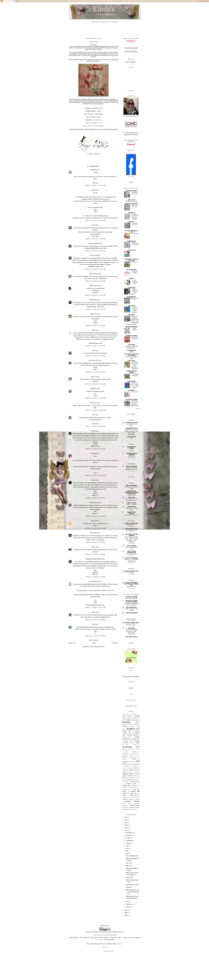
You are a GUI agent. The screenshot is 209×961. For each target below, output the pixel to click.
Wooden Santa (132, 809)
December (129, 832)
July (127, 845)
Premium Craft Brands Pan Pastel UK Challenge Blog (131, 584)
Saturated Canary (135, 781)
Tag (131, 793)
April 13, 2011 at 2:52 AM (95, 325)
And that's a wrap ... (131, 624)
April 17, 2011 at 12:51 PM (95, 607)
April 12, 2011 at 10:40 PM (95, 220)
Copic (123, 749)
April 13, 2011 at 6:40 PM (95, 449)
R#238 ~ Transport (131, 504)
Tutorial (124, 799)
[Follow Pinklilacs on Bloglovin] (131, 42)
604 (131, 449)
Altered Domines (127, 716)
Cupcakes (134, 751)
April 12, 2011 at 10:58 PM (95, 238)
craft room (130, 749)
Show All (138, 408)
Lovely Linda (93, 255)
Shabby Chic (126, 785)
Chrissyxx (131, 221)
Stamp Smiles (131, 381)
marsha (93, 480)
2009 (126, 912)
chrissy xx (93, 376)
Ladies (130, 772)
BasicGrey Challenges (131, 558)
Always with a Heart (131, 190)
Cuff (126, 751)
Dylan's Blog (131, 305)
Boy (136, 724)
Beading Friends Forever (131, 571)
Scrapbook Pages (131, 783)
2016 (126, 817)
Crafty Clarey (131, 360)
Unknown (93, 521)
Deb (93, 624)
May (127, 851)
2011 (126, 830)
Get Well (131, 761)
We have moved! (131, 586)
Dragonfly (134, 753)
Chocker (135, 744)
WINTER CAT (135, 262)
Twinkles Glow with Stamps (131, 371)
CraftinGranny (93, 299)
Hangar (126, 766)
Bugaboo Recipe (128, 740)
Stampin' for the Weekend (131, 512)
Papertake (88, 120)
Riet (93, 414)
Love (136, 772)
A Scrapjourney (131, 296)
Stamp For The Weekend (91, 123)
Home (94, 643)
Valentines (131, 799)
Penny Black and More (131, 528)
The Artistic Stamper (131, 399)
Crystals (138, 749)
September (129, 840)
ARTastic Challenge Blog (131, 622)
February (128, 904)
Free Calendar (131, 90)
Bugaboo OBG (136, 738)
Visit (131, 706)
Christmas (127, 747)
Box (131, 724)
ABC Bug (125, 714)
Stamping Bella (126, 789)
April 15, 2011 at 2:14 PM (95, 542)
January (128, 907)
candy (131, 742)
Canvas (137, 742)
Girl (138, 761)
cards (127, 744)
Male (131, 773)
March (128, 901)
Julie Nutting (125, 770)
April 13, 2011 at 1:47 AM (95, 309)
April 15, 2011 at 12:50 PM (95, 528)
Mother (129, 775)
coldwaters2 (93, 314)
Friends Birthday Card (132, 856)
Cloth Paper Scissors (131, 636)
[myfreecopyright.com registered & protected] (131, 134)
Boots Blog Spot (131, 269)
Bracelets (132, 726)
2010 (126, 910)
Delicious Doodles (87, 125)
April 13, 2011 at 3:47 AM (95, 346)
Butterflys (137, 740)
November (129, 835)
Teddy (124, 795)
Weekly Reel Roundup (131, 201)
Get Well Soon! (134, 233)
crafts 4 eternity (131, 502)
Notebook (132, 777)
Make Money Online (108, 951)
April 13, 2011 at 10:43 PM (95, 475)
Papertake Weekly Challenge (131, 454)
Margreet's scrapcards (131, 203)
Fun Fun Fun (131, 456)
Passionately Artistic (131, 428)
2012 (126, 827)
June (127, 848)
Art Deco (135, 718)
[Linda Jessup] (131, 174)
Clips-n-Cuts (131, 199)
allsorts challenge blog (131, 523)
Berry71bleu (131, 628)
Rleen (93, 225)
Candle (126, 742)
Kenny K (132, 770)
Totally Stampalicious (131, 612)
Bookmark (124, 724)
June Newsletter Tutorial (134, 281)
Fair (137, 755)
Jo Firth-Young (131, 250)
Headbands (134, 766)
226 (131, 438)
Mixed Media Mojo (131, 607)
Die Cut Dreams (91, 117)
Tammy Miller (93, 533)
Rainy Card (129, 863)
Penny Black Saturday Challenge (131, 534)
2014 (126, 822)
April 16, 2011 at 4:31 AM (95, 554)
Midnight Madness (91, 111)
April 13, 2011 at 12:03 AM (95, 250)
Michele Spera (93, 285)
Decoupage (125, 753)
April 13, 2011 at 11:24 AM (95, 384)
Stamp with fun (131, 436)
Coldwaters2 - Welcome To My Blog (131, 259)
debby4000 (93, 388)
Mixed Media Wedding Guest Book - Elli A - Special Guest (131, 631)
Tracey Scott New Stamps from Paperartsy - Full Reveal (134, 365)
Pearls (136, 779)
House (124, 768)
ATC (123, 720)
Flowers (134, 759)
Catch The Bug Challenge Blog (131, 552)
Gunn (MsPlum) (93, 581)
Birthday (126, 722)
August (128, 843)
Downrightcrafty (131, 350)
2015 (126, 820)
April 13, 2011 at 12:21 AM (95, 281)
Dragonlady (93, 169)
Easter (96, 155)
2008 (126, 915)
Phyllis (93, 330)
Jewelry (129, 768)
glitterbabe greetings (131, 326)
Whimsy (137, 801)
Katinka (93, 190)
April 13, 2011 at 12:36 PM (95, 410)
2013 (126, 825)
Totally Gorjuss (131, 506)
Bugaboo (131, 729)
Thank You (133, 795)
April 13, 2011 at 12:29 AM (95, 295)
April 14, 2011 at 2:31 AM (95, 498)
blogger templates (100, 951)
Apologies (131, 572)
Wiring (125, 807)
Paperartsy (129, 779)
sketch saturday (131, 545)
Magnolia (125, 773)
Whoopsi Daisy (135, 805)
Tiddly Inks (135, 797)
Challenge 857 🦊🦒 (131, 524)
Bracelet (124, 726)
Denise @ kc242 (93, 360)
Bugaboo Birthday (133, 735)
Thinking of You (126, 797)
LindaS (93, 612)
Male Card (129, 865)
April (127, 853)
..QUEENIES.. (131, 344)
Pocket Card (125, 781)
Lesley (93, 547)
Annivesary (128, 718)
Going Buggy (131, 287)
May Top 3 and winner (131, 598)
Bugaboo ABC (126, 731)
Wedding (127, 801)
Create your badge (131, 176)
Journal (136, 768)
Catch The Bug (88, 114)
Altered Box (134, 714)
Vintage (138, 799)
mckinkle (93, 453)
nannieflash (131, 314)
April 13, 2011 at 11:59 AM (95, 398)
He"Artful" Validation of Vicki (131, 231)
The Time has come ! (131, 554)
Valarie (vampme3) (93, 243)
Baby (128, 720)
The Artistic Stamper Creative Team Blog (131, 601)
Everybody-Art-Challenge (131, 447)
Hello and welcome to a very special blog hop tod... (132, 891)
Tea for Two (134, 392)
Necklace (136, 775)
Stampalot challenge (131, 596)
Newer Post (72, 643)
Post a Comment (93, 640)
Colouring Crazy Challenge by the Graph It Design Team (131, 492)
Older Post (115, 643)
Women (131, 807)
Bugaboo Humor (126, 737)
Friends (124, 761)
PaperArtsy (131, 212)
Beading (135, 720)
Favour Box (132, 757)
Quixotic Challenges (131, 466)
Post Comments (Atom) (97, 646)
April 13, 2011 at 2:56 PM (95, 426)
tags (136, 793)
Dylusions (124, 755)
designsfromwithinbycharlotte (93, 559)
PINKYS (131, 278)
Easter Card (93, 42)
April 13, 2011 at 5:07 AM (95, 372)
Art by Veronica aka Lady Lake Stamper (131, 354)
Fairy (123, 757)
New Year (125, 777)
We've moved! (131, 495)
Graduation (129, 764)
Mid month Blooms (131, 530)
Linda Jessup (131, 153)
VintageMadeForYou (115, 932)
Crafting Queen (93, 273)
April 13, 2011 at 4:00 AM (95, 356)
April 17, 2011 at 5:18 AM (95, 577)
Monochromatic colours (132, 884)
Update (131, 351)
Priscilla (93, 431)
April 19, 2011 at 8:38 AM (95, 619)
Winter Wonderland (131, 485)
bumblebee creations (131, 335)
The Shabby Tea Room (131, 422)
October (128, 838)
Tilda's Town (131, 497)
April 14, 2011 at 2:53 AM (95, 516)
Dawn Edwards (93, 502)
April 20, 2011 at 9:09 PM (95, 636)
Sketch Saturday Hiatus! (131, 547)
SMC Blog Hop (133, 787)
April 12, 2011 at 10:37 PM (95, 185)
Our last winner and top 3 (131, 515)
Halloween (137, 764)
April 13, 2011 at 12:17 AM (95, 269)
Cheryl (93, 350)
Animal (137, 716)
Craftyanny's (131, 390)
